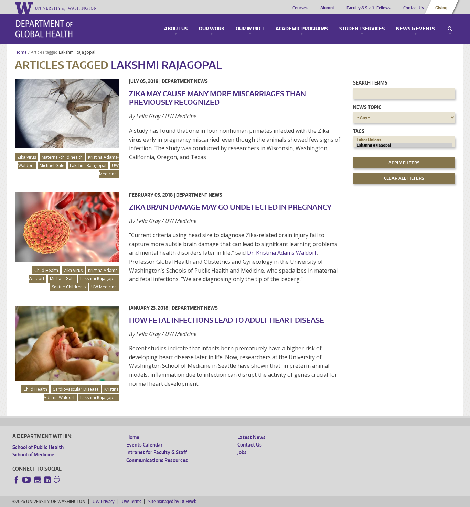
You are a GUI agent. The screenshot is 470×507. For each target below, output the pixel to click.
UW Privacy (104, 501)
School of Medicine (33, 455)
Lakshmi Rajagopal (77, 52)
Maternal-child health (62, 157)
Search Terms (370, 83)
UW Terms (131, 501)
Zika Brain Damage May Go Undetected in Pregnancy (230, 206)
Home (21, 52)
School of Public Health (38, 447)
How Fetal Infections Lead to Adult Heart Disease (226, 320)
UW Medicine (109, 170)
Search (450, 28)
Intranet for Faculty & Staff (156, 452)
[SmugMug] (58, 480)
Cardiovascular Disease (76, 389)
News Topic (367, 107)
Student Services (362, 28)
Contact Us (413, 8)
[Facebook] (16, 480)
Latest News (251, 437)
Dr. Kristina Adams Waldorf (282, 252)
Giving (441, 8)
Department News (185, 81)
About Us (176, 28)
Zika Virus (26, 157)
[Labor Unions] (404, 140)
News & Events (415, 28)
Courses (300, 8)
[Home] (44, 28)
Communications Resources (157, 460)
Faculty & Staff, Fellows (368, 8)
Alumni (327, 8)
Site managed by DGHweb (172, 501)
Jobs (242, 452)
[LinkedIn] (47, 480)
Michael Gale (52, 165)
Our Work (211, 28)
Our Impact (250, 28)
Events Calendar (144, 445)
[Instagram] (38, 480)
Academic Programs (302, 28)
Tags (358, 131)
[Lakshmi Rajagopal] (404, 145)
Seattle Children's (69, 287)
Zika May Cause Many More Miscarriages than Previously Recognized (217, 98)
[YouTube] (27, 480)
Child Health (46, 270)
